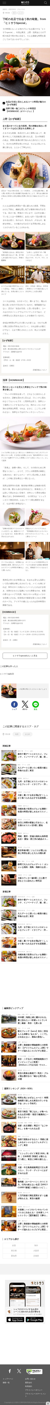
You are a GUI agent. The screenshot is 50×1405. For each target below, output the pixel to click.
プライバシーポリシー (33, 1390)
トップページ (8, 1379)
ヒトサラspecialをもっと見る (25, 656)
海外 (36, 1245)
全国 (14, 1245)
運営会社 (28, 1383)
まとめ (20, 13)
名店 (14, 13)
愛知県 (14, 1256)
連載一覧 (6, 1383)
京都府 (36, 1256)
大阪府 (36, 1251)
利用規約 (28, 1386)
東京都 (7, 13)
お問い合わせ (30, 1379)
